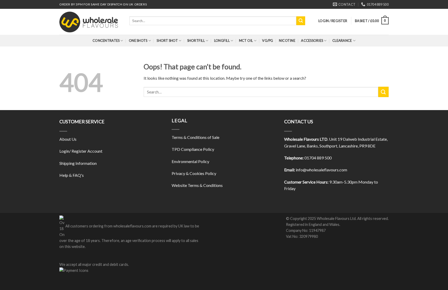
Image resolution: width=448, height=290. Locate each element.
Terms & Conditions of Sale (195, 137)
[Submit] (300, 20)
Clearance (342, 40)
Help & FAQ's (71, 175)
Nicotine (287, 40)
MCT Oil (246, 40)
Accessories (312, 40)
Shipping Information (78, 163)
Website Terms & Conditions (197, 185)
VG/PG (267, 40)
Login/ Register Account (80, 151)
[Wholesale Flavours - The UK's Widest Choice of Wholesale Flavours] (90, 22)
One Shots (138, 40)
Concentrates (106, 40)
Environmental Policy (190, 161)
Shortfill (196, 40)
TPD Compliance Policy (193, 149)
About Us (67, 139)
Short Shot (167, 40)
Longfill (222, 40)
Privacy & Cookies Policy (194, 173)
